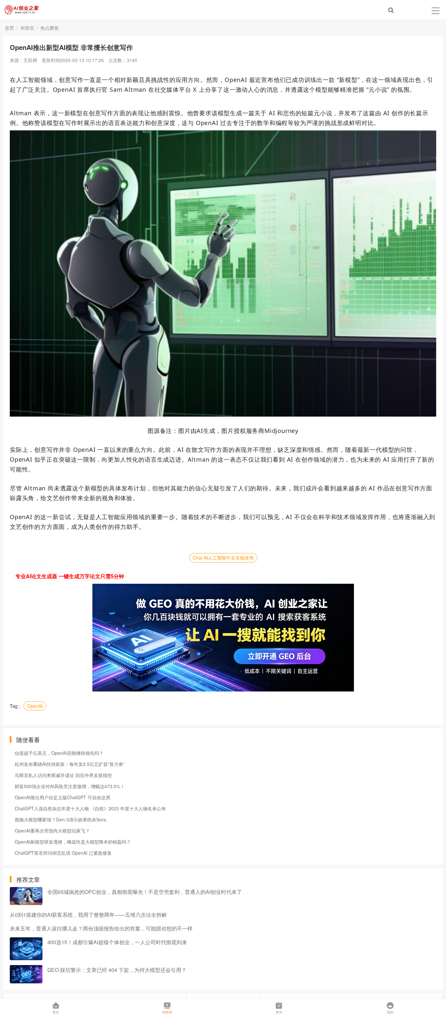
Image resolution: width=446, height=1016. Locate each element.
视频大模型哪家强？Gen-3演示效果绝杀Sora (60, 819)
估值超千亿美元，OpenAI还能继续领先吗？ (59, 753)
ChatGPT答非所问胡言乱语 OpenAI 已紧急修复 (63, 852)
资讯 (279, 1012)
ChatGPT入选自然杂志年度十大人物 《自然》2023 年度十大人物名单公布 (90, 808)
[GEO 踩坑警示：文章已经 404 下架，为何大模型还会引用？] (26, 974)
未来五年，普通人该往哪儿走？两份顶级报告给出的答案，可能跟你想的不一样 (101, 928)
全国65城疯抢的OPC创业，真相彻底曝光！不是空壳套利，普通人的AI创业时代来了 (144, 892)
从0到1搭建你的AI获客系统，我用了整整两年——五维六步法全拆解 (88, 914)
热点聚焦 (49, 27)
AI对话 (167, 1012)
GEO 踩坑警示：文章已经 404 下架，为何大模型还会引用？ (116, 970)
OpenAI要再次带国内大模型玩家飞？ (52, 830)
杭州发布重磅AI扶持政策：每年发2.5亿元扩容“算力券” (70, 764)
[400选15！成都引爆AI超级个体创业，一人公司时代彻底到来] (26, 948)
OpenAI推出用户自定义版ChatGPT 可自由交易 (62, 797)
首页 (9, 27)
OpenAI (35, 706)
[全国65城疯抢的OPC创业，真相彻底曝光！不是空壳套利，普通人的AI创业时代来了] (26, 896)
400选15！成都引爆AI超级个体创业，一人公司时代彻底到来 (117, 942)
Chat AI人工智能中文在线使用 (223, 557)
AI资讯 (27, 27)
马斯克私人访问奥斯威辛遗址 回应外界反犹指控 (63, 775)
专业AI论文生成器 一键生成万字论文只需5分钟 (69, 576)
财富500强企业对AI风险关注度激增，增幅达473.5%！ (70, 786)
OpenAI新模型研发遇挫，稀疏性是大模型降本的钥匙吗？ (73, 841)
